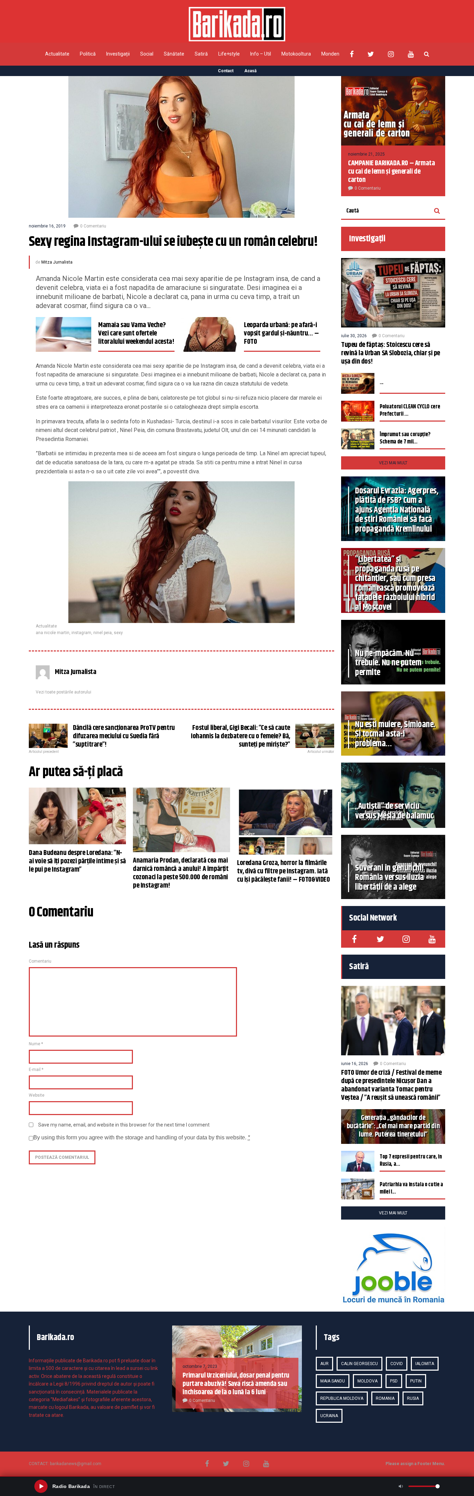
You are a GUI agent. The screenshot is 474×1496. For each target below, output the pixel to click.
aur (324, 1363)
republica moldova (341, 1398)
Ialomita (424, 1363)
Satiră (201, 54)
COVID (396, 1363)
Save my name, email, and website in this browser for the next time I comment (124, 1125)
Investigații (118, 54)
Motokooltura (296, 54)
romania (385, 1398)
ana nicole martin (52, 632)
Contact (226, 70)
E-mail (36, 1069)
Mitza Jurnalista (57, 262)
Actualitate (57, 54)
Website (36, 1095)
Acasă (250, 70)
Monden (330, 54)
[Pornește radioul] (41, 1486)
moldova (367, 1381)
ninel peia (102, 632)
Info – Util (260, 54)
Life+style (229, 54)
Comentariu (40, 961)
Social (146, 54)
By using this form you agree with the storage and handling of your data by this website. (141, 1137)
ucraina (329, 1415)
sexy (118, 632)
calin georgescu (359, 1363)
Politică (88, 54)
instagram (81, 632)
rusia (413, 1398)
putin (416, 1381)
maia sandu (332, 1381)
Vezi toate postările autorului (63, 692)
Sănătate (174, 54)
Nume (36, 1043)
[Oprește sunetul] (401, 1486)
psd (394, 1381)
